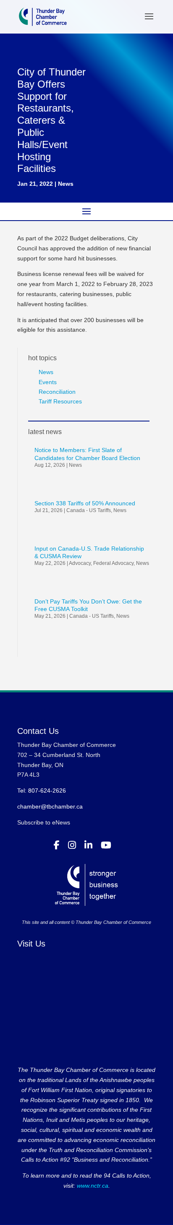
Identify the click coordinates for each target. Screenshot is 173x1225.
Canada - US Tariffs (88, 510)
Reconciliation (57, 391)
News (65, 183)
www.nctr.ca (91, 1185)
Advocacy (80, 563)
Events (48, 382)
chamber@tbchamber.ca (50, 806)
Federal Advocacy (113, 563)
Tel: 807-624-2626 (41, 790)
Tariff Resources (60, 401)
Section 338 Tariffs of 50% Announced (84, 503)
